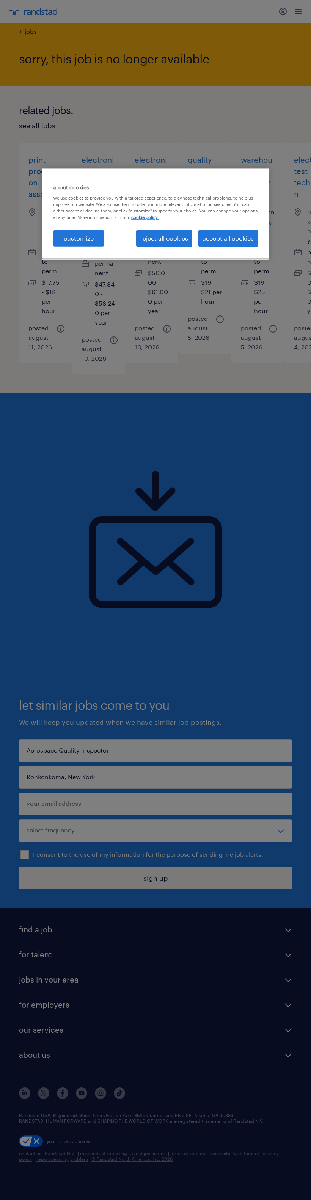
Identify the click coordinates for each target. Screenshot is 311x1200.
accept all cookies (228, 238)
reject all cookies (164, 238)
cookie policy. (145, 217)
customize (79, 238)
